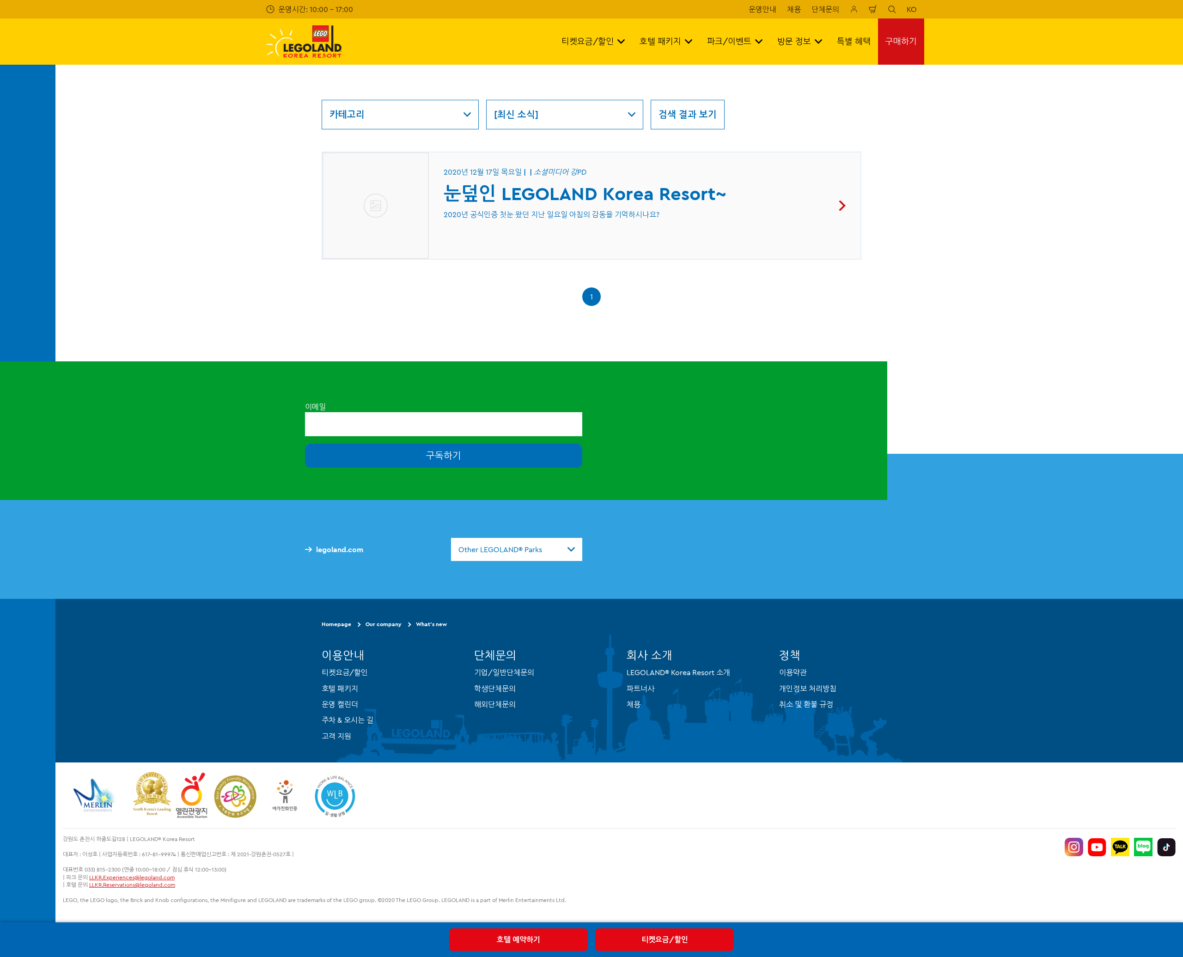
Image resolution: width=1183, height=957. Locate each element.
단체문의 (825, 9)
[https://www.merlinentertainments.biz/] (95, 795)
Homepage (336, 624)
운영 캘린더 (340, 704)
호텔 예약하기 (518, 939)
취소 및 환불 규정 (806, 704)
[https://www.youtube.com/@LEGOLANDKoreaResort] (1097, 847)
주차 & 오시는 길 (347, 720)
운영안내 (762, 9)
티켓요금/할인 (664, 939)
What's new (431, 624)
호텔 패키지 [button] (660, 41)
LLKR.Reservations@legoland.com (132, 884)
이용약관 (793, 672)
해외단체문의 (495, 704)
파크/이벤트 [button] (729, 41)
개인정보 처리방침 (807, 688)
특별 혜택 (854, 41)
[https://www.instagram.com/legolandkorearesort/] (1074, 847)
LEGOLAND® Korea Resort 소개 (678, 672)
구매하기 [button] (901, 41)
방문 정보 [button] (794, 41)
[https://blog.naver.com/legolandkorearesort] (1143, 847)
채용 (794, 9)
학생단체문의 (495, 688)
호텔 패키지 (340, 688)
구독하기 (443, 455)
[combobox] (516, 549)
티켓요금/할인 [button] (587, 41)
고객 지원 (336, 736)
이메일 (315, 406)
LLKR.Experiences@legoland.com (132, 877)
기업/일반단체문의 (504, 672)
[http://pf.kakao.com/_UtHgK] (1120, 847)
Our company (384, 624)
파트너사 (640, 688)
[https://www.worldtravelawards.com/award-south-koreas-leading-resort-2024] (152, 795)
